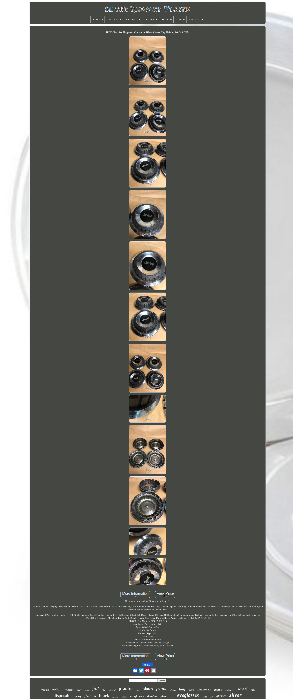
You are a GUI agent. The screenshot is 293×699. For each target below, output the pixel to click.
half (182, 689)
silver (235, 695)
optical (57, 689)
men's (218, 689)
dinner (173, 690)
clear (79, 690)
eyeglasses (188, 695)
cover (172, 697)
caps (252, 689)
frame (161, 688)
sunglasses (137, 696)
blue (104, 690)
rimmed (112, 690)
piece (163, 696)
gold (137, 690)
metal (191, 690)
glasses (221, 696)
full (95, 688)
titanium (152, 696)
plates (148, 688)
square (87, 690)
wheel (242, 689)
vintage (69, 689)
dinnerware (204, 689)
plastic (126, 688)
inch (211, 697)
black (104, 695)
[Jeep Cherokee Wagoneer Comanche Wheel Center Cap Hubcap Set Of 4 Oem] (147, 61)
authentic (230, 690)
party (78, 696)
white (204, 696)
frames (90, 695)
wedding (44, 689)
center (124, 697)
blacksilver (115, 697)
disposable (63, 695)
